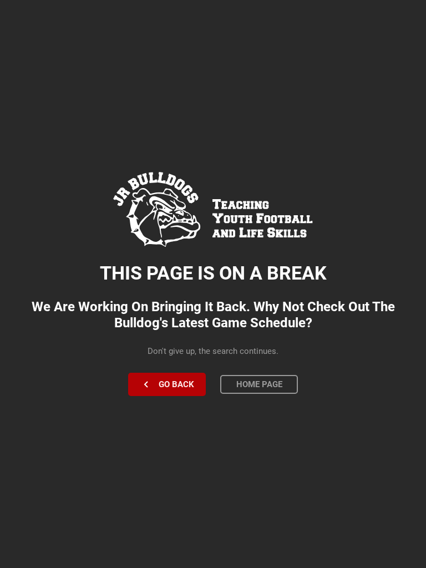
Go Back (176, 384)
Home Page (259, 384)
